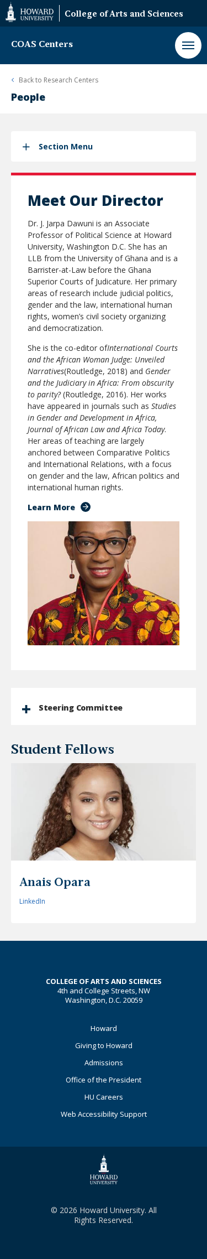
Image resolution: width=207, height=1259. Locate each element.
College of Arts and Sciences (124, 15)
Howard (104, 1028)
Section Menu (66, 146)
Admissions (103, 1063)
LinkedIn (32, 901)
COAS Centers (42, 44)
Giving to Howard (103, 1045)
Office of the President (103, 1080)
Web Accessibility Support (104, 1114)
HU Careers (103, 1097)
